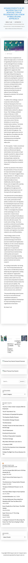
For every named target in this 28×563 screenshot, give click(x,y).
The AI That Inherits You (8, 411)
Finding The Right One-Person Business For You (14, 453)
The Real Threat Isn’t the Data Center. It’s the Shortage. (13, 426)
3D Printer (9, 53)
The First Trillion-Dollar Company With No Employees (13, 407)
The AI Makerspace (7, 430)
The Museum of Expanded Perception (12, 414)
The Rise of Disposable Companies (11, 436)
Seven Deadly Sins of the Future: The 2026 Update (13, 507)
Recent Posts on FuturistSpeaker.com (9, 466)
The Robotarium (6, 422)
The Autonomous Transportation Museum (13, 482)
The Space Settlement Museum (10, 487)
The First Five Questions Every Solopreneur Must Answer (13, 448)
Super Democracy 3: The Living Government (10, 514)
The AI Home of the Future (9, 477)
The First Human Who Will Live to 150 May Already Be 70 (14, 471)
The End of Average (7, 438)
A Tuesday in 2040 (7, 444)
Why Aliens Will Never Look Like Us (12, 441)
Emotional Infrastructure (9, 433)
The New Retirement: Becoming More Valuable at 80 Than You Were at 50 (12, 500)
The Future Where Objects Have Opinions (13, 491)
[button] (26, 1)
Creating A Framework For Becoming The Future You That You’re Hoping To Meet (13, 521)
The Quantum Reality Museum (10, 417)
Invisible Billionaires (7, 496)
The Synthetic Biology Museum (10, 420)
